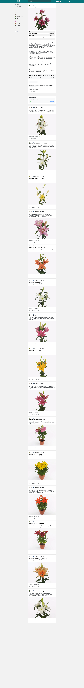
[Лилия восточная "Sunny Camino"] (42, 432)
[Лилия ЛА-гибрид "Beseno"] (42, 363)
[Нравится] (30, 207)
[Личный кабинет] (69, 1)
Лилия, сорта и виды (32, 86)
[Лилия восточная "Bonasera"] (42, 604)
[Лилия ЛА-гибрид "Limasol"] (42, 328)
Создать (58, 1)
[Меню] (15, 1)
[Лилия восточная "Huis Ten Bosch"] (42, 225)
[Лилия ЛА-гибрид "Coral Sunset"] (42, 260)
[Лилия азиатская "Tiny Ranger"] (42, 467)
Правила (20, 28)
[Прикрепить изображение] (30, 101)
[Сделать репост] (37, 91)
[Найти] (29, 1)
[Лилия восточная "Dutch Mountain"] (42, 121)
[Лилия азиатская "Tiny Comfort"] (42, 536)
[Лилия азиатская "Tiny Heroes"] (42, 501)
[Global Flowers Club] (19, 1)
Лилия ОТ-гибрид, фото (49, 85)
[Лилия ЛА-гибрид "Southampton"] (42, 397)
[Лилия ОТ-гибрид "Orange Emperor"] (42, 570)
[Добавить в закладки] (39, 91)
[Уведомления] (67, 1)
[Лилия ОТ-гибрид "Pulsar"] (42, 294)
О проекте (17, 28)
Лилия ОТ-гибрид (42, 85)
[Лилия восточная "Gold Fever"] (42, 191)
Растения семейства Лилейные (34, 85)
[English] (17, 31)
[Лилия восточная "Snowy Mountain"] (42, 156)
